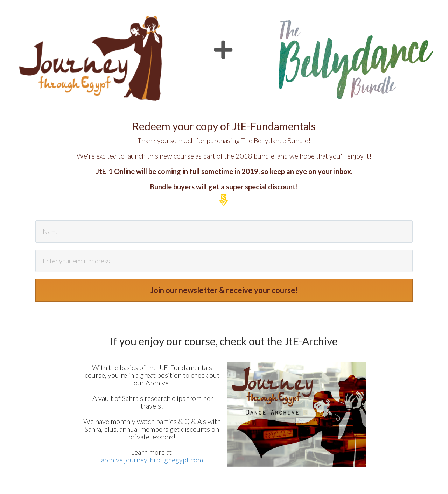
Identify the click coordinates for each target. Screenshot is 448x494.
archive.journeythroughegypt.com (152, 459)
